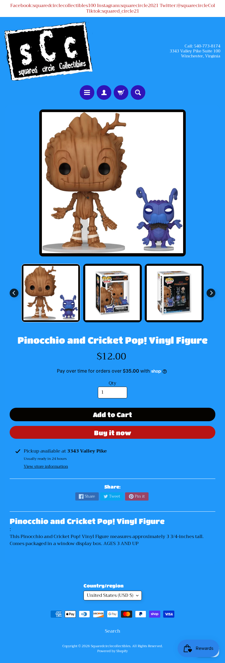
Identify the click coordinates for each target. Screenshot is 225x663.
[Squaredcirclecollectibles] (49, 51)
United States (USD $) (110, 595)
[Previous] (14, 293)
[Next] (211, 293)
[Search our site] (138, 92)
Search (112, 631)
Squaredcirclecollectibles (110, 646)
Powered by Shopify (112, 651)
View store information (46, 466)
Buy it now (112, 432)
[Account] (104, 92)
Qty (112, 383)
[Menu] (87, 92)
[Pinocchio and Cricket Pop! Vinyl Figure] (50, 293)
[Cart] (121, 92)
